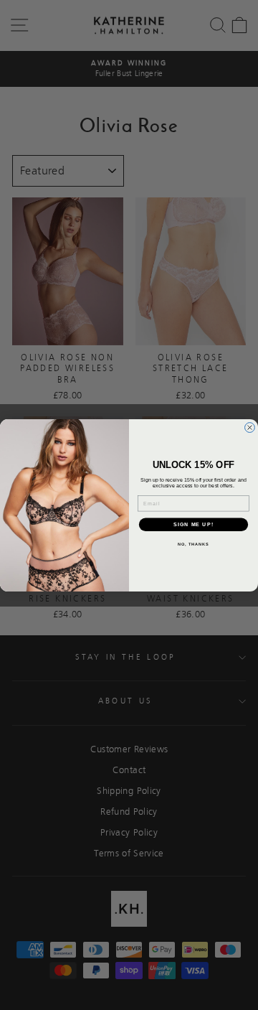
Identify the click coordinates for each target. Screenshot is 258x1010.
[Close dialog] (250, 427)
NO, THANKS (193, 544)
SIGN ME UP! (193, 524)
